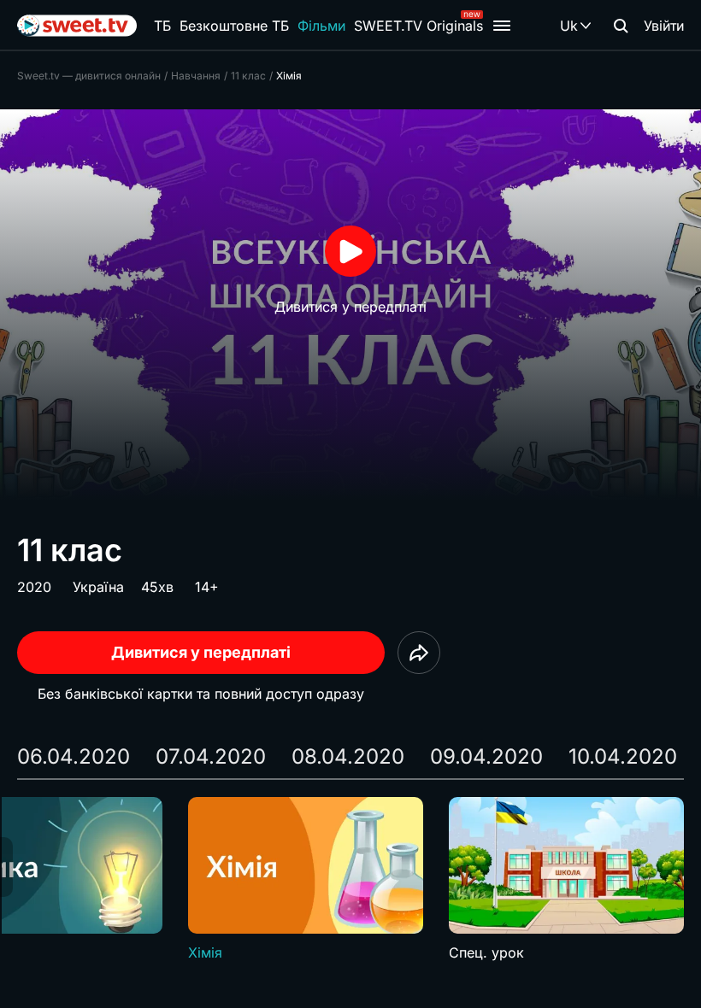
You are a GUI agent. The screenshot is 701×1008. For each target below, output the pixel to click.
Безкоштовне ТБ (234, 25)
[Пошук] (620, 25)
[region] (350, 880)
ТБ (162, 25)
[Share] (419, 652)
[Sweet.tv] (77, 26)
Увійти (664, 25)
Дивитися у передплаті (201, 652)
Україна (98, 586)
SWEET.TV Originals (418, 25)
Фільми (321, 25)
